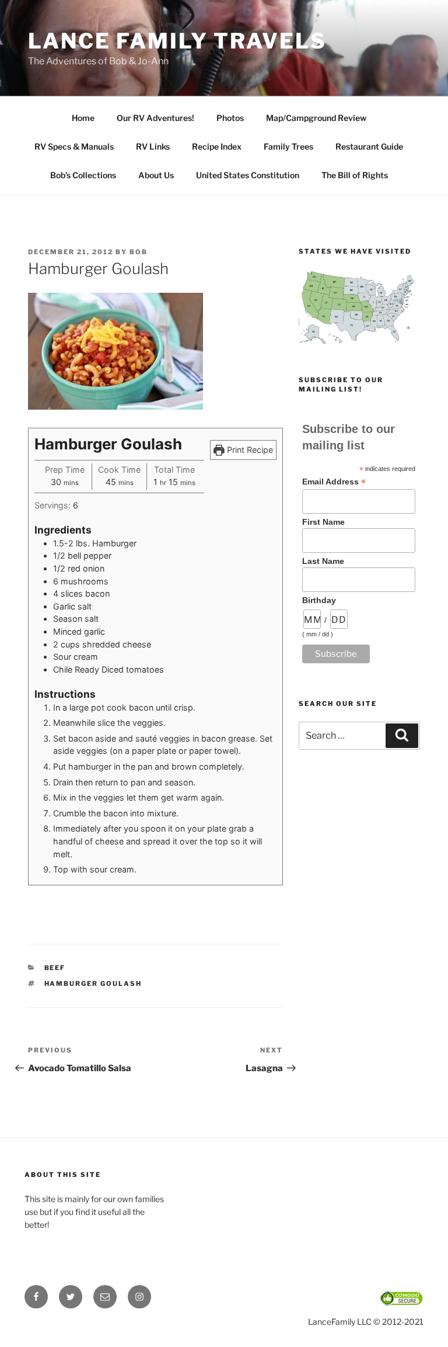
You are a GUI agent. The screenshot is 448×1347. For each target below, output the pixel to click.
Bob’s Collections (83, 175)
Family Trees (288, 146)
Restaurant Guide (369, 146)
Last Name (323, 561)
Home (83, 118)
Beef (55, 968)
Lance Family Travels (177, 41)
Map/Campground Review (316, 118)
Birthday (319, 600)
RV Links (153, 146)
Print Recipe (249, 450)
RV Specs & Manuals (74, 146)
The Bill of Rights (354, 175)
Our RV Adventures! (155, 118)
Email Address (334, 481)
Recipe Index (217, 146)
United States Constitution (247, 175)
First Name (323, 522)
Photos (230, 118)
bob (139, 252)
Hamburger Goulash (93, 983)
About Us (156, 175)
